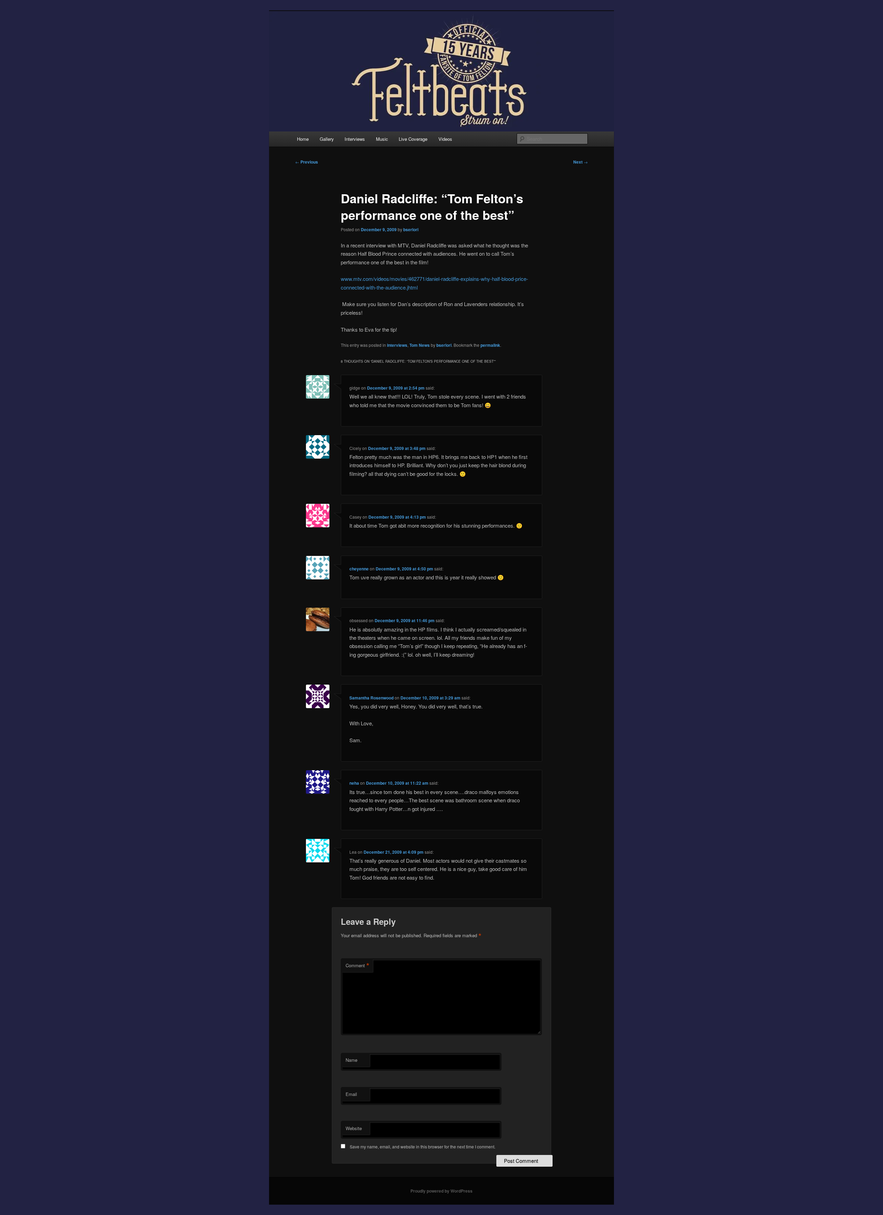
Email (351, 1094)
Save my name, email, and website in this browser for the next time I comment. (422, 1146)
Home (303, 139)
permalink (490, 345)
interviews (397, 345)
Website (354, 1128)
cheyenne (359, 569)
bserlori (410, 229)
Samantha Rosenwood (371, 698)
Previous (306, 162)
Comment (357, 965)
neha (354, 783)
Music (382, 139)
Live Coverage (413, 139)
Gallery (327, 139)
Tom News (419, 345)
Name (351, 1060)
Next (580, 162)
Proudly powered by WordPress (441, 1191)
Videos (445, 139)
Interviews (355, 139)
